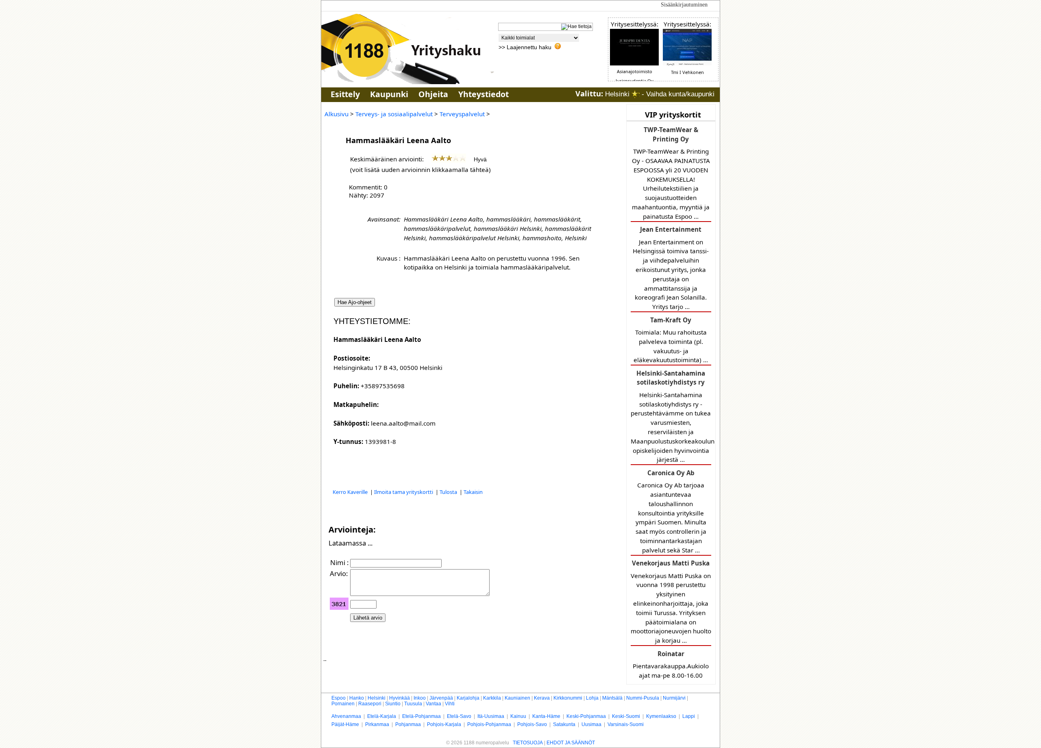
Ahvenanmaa (346, 716)
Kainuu (518, 716)
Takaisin (473, 492)
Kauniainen (517, 698)
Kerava (542, 698)
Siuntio (393, 704)
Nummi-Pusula (642, 698)
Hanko (356, 698)
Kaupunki (389, 94)
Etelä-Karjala (381, 716)
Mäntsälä (612, 698)
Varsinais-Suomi (626, 724)
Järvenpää (441, 698)
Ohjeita (433, 94)
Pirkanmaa (377, 724)
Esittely (345, 94)
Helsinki (376, 698)
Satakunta (564, 724)
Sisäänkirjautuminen (684, 5)
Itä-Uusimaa (490, 716)
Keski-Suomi (626, 716)
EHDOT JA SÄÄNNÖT (571, 743)
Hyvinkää (399, 698)
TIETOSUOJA (528, 743)
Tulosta (449, 492)
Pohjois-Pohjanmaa (489, 724)
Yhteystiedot (483, 94)
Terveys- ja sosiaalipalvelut (394, 114)
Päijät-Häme (345, 724)
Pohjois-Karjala (444, 724)
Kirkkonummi (567, 698)
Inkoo (420, 698)
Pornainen (343, 704)
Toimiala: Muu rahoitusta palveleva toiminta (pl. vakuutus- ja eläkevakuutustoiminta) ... (671, 340)
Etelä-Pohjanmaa (421, 716)
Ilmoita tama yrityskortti (404, 492)
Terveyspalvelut (462, 114)
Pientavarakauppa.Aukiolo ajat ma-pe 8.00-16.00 (671, 664)
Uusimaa (591, 724)
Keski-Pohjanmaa (586, 716)
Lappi (688, 716)
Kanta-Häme (546, 716)
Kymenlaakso (661, 716)
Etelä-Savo (459, 716)
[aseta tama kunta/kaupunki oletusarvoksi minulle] (636, 94)
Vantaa (433, 704)
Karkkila (492, 698)
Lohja (592, 698)
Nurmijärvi (674, 698)
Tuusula (413, 704)
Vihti (450, 704)
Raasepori (369, 704)
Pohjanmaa (408, 724)
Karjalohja (468, 698)
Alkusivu (336, 114)
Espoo (338, 698)
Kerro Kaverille (351, 492)
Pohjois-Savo (532, 724)
